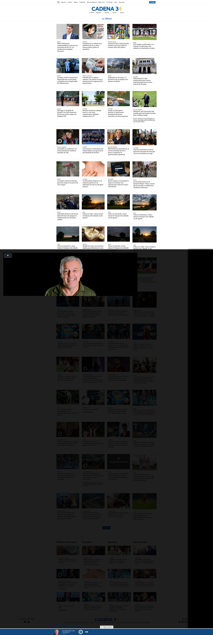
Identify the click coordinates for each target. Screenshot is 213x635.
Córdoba (107, 12)
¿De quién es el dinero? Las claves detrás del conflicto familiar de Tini (67, 151)
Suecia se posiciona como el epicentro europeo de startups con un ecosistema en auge (144, 151)
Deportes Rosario (112, 41)
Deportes (63, 2)
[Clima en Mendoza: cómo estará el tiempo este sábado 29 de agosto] (144, 202)
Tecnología (135, 148)
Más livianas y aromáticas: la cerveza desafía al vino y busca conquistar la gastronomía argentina (118, 151)
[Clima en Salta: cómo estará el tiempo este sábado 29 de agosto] (93, 202)
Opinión (76, 2)
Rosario (115, 12)
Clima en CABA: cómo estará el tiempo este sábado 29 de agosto (144, 249)
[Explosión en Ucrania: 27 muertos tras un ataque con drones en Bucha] (118, 65)
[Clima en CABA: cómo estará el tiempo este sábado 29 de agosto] (144, 234)
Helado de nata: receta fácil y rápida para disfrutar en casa (93, 247)
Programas (82, 2)
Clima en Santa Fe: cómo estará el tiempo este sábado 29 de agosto (67, 248)
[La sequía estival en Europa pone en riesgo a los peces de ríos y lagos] (67, 169)
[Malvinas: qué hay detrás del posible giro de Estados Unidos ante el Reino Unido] (144, 99)
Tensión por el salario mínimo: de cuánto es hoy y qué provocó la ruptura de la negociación (93, 80)
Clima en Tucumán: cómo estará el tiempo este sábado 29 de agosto (118, 216)
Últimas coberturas (92, 2)
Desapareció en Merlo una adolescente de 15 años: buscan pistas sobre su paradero (92, 46)
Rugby (134, 42)
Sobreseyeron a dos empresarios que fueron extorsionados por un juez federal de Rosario (142, 81)
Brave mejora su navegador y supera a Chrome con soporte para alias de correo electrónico (118, 184)
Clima (115, 2)
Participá (152, 2)
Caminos (69, 2)
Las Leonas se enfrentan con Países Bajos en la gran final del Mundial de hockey (93, 151)
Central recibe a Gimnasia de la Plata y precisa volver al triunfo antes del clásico (118, 45)
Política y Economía (87, 75)
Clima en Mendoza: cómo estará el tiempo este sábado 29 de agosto (143, 217)
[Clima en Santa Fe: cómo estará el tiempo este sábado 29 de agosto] (67, 234)
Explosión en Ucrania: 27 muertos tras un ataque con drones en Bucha (118, 79)
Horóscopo (121, 2)
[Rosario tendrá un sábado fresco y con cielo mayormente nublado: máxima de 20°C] (93, 98)
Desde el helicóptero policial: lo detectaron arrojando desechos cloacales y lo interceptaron (118, 113)
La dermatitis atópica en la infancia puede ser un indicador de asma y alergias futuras (93, 184)
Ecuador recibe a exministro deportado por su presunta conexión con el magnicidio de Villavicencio (67, 80)
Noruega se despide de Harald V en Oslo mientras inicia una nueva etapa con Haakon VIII (66, 113)
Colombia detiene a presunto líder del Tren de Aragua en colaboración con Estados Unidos (67, 217)
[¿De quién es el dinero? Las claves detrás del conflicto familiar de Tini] (67, 136)
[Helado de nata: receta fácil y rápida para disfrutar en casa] (93, 234)
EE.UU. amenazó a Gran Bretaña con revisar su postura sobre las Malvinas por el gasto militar (144, 120)
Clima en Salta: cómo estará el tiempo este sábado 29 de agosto (93, 216)
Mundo (122, 12)
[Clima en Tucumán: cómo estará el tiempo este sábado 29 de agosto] (118, 202)
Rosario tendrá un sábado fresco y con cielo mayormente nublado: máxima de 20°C (92, 113)
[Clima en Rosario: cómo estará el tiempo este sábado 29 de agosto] (118, 234)
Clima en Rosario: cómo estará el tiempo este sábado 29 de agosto (118, 248)
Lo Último (91, 12)
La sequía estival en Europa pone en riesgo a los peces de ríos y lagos (67, 183)
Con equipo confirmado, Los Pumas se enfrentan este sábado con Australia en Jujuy (144, 46)
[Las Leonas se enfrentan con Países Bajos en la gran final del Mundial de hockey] (93, 136)
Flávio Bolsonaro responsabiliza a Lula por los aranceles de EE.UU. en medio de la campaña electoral (67, 47)
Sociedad (85, 41)
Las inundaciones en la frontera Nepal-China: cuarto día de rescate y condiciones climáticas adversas (144, 184)
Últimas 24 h (101, 2)
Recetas (85, 244)
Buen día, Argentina (137, 109)
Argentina (98, 12)
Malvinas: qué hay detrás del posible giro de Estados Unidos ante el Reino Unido (144, 113)
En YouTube (109, 2)
